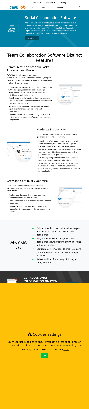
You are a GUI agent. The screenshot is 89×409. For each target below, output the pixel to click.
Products (35, 2)
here (66, 349)
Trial (33, 7)
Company (58, 7)
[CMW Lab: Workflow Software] (17, 8)
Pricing (63, 2)
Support (44, 7)
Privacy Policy (68, 345)
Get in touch (32, 38)
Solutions (50, 2)
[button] (79, 7)
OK (44, 355)
